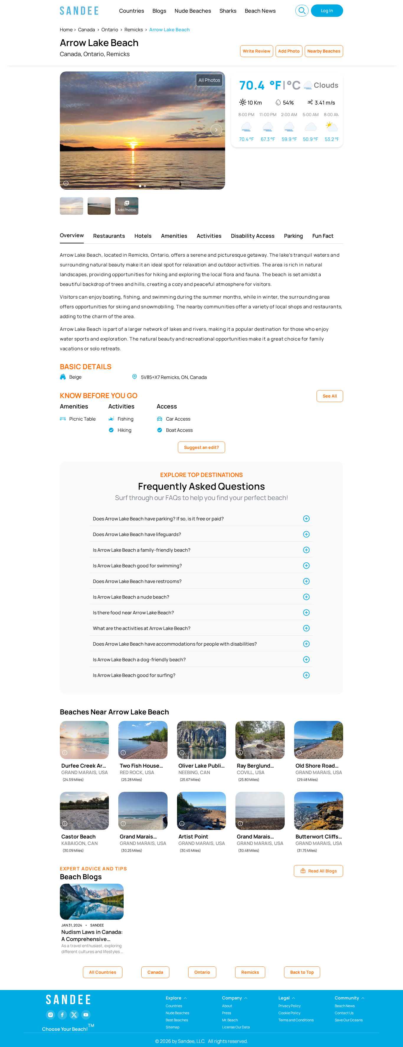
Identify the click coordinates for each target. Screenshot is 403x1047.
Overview (72, 235)
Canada (86, 29)
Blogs (159, 10)
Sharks (228, 10)
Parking (293, 235)
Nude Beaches (193, 10)
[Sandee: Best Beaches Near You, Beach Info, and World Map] (79, 10)
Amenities (174, 235)
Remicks (133, 29)
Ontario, (94, 54)
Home (66, 29)
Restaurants (109, 235)
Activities (209, 235)
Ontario (109, 29)
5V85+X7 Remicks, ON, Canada (174, 377)
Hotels (143, 235)
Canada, (71, 54)
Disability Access (253, 235)
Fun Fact (323, 235)
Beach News (260, 10)
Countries (131, 10)
